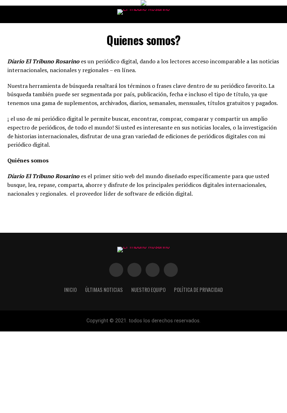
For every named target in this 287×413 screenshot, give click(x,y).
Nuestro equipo (148, 289)
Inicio (70, 289)
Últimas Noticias (104, 289)
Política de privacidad (198, 289)
